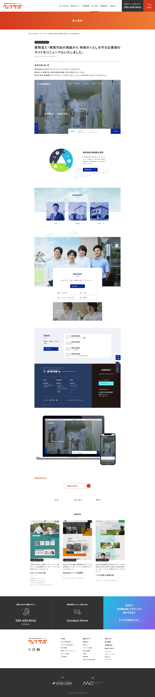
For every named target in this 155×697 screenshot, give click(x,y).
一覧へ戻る (77, 500)
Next (98, 500)
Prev (57, 500)
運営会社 (107, 657)
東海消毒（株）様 (40, 478)
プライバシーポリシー (110, 654)
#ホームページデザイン (41, 56)
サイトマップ (108, 652)
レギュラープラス (42, 42)
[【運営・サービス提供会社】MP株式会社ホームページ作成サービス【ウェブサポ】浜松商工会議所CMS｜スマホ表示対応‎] (12, 6)
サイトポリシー (109, 659)
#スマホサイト (53, 56)
